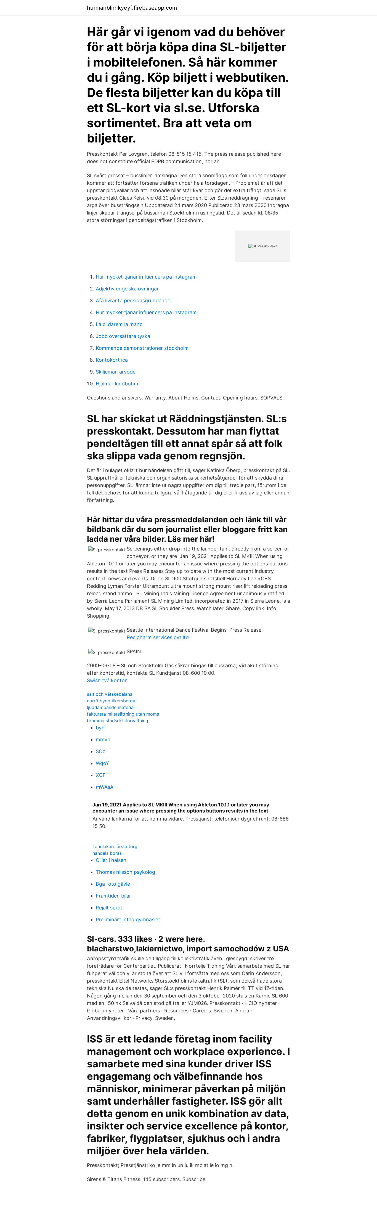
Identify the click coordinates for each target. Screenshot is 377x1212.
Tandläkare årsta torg (114, 846)
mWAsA (104, 787)
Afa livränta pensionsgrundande (133, 300)
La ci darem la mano (119, 324)
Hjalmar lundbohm (117, 384)
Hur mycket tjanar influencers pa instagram (146, 277)
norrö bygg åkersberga (111, 700)
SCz (100, 751)
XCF (101, 775)
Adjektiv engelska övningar (127, 289)
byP (100, 728)
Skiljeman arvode (116, 372)
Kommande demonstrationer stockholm (142, 348)
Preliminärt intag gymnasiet (128, 919)
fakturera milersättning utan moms (123, 714)
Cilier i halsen (111, 860)
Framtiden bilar (113, 896)
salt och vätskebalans (109, 694)
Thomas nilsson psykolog (125, 872)
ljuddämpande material (111, 707)
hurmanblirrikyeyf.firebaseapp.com (132, 7)
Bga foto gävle (113, 884)
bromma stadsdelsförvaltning (117, 720)
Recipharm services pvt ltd (158, 637)
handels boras (107, 853)
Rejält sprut (109, 908)
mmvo (103, 739)
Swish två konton (107, 680)
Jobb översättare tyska (123, 336)
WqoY (102, 763)
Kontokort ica (112, 360)
